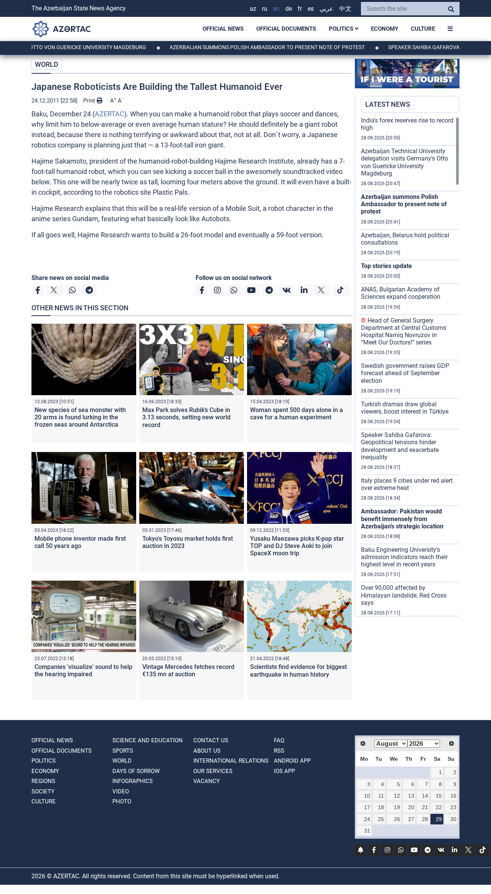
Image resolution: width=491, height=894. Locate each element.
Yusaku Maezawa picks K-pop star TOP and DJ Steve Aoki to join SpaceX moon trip (297, 546)
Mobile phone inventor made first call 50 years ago (80, 542)
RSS (279, 750)
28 (425, 819)
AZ (253, 8)
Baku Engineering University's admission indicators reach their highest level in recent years (404, 557)
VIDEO (120, 791)
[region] (410, 366)
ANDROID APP (292, 760)
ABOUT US (207, 750)
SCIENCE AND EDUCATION (147, 740)
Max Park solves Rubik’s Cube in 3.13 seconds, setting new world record (186, 417)
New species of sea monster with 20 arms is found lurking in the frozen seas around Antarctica (80, 417)
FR (300, 8)
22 (439, 807)
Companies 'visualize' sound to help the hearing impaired (83, 670)
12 (397, 796)
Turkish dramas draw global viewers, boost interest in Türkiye (404, 408)
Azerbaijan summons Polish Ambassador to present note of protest (244, 47)
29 (439, 819)
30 (453, 819)
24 (367, 819)
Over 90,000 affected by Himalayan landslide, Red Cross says (404, 595)
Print (90, 100)
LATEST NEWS (387, 104)
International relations (231, 760)
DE (288, 8)
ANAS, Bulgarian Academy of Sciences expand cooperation (400, 293)
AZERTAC (109, 114)
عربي (326, 8)
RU (264, 8)
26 (397, 819)
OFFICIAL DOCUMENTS (286, 28)
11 (381, 796)
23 (453, 807)
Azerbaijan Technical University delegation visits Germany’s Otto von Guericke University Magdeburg (404, 162)
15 (439, 796)
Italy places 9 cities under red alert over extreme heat (407, 484)
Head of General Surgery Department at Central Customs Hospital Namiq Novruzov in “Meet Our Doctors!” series (403, 331)
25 (381, 819)
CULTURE (423, 28)
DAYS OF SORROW (136, 771)
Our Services (212, 771)
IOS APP (284, 771)
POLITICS (342, 28)
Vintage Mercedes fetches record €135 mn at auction (188, 670)
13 (411, 796)
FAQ (279, 740)
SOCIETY (42, 791)
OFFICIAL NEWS (223, 28)
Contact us (210, 740)
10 (367, 796)
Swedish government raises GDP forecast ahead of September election (405, 373)
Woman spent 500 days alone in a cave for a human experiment (296, 413)
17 (367, 807)
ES (311, 8)
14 (425, 796)
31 (367, 831)
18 (381, 807)
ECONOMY (384, 28)
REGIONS (43, 781)
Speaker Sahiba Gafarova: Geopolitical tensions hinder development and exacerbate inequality (400, 446)
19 (397, 807)
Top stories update (386, 266)
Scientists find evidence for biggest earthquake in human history (298, 670)
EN (276, 8)
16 (453, 796)
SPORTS (122, 750)
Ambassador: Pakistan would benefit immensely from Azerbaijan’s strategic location (402, 519)
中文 (345, 8)
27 (411, 819)
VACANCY (206, 781)
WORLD (46, 64)
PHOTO (121, 801)
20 (411, 807)
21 (425, 807)
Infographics (132, 781)
